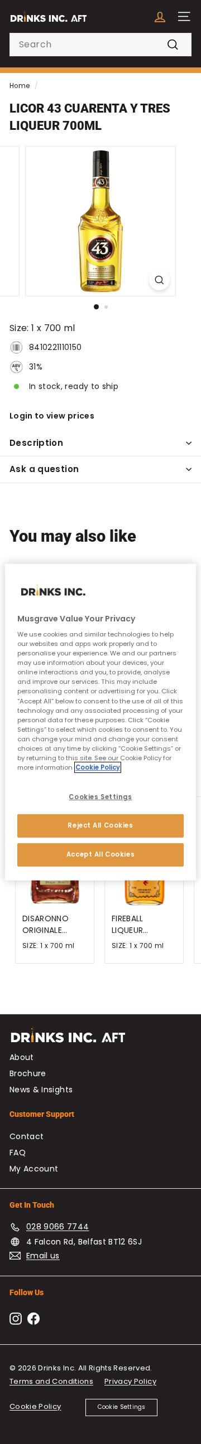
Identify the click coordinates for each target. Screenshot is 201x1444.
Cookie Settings (122, 1407)
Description (36, 443)
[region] (100, 721)
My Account (34, 1168)
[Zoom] (159, 280)
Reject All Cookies (100, 825)
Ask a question (44, 469)
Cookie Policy (35, 1406)
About (21, 1057)
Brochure (27, 1073)
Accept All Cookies (100, 854)
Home (19, 85)
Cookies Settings (100, 797)
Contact (26, 1136)
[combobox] (100, 44)
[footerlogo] (100, 1040)
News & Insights (41, 1089)
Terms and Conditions (51, 1381)
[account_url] (160, 16)
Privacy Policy (130, 1381)
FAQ (17, 1152)
